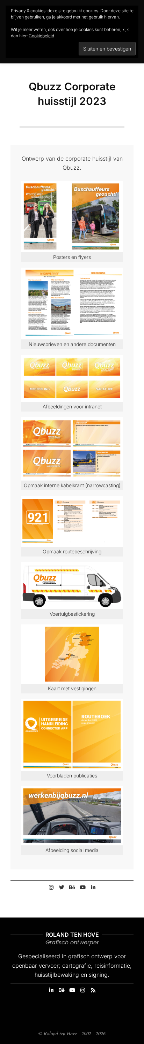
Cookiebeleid (41, 35)
